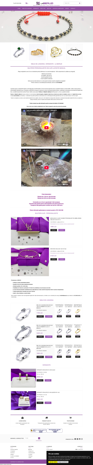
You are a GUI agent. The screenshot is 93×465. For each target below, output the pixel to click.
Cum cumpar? (50, 449)
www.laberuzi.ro (38, 80)
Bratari (49, 8)
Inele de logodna (27, 8)
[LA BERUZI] (44, 3)
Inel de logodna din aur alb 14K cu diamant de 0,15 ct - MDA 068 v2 (69, 346)
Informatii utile (32, 452)
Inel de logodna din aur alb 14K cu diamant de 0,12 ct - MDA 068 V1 (59, 346)
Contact (73, 8)
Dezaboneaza (39, 440)
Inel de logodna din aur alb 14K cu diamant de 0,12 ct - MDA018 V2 (69, 305)
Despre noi (31, 451)
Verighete (36, 8)
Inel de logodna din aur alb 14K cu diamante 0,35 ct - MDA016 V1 (59, 325)
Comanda (62, 230)
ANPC (30, 457)
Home (19, 8)
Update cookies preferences (5, 464)
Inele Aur (42, 8)
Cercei (67, 8)
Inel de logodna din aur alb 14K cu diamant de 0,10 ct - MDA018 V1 (59, 305)
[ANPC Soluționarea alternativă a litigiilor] (38, 430)
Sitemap (30, 456)
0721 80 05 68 (17, 3)
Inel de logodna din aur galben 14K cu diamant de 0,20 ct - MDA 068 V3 (78, 346)
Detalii (53, 230)
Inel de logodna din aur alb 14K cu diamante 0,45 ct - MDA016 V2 (69, 325)
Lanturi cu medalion (58, 8)
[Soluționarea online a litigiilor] (54, 430)
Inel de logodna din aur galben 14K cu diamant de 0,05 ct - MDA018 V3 (78, 305)
